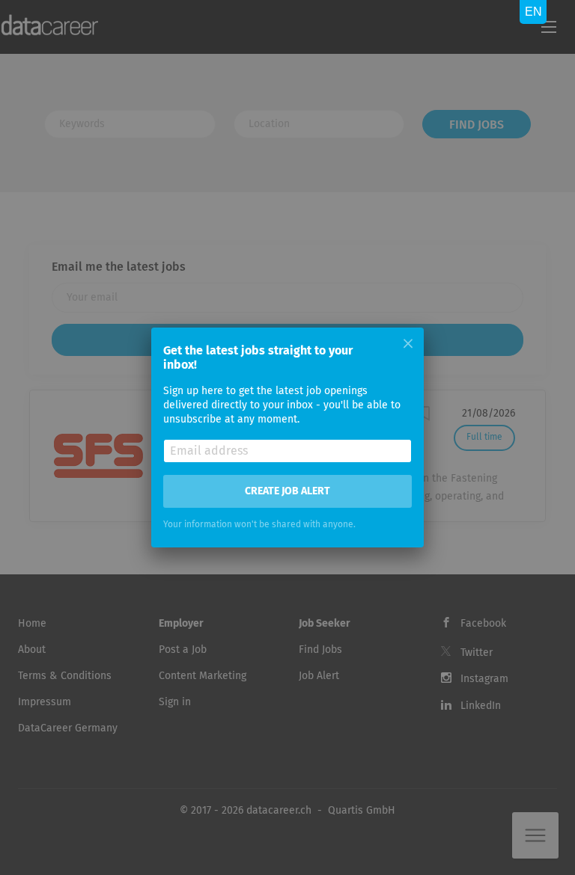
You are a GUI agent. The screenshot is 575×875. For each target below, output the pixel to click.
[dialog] (287, 437)
